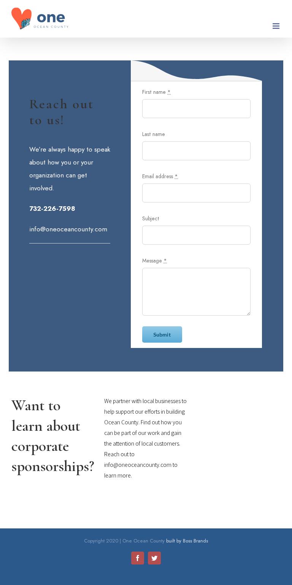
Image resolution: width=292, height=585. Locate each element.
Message (154, 260)
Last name (153, 134)
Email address (160, 176)
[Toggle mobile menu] (277, 26)
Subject (150, 218)
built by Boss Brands (187, 540)
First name (156, 92)
